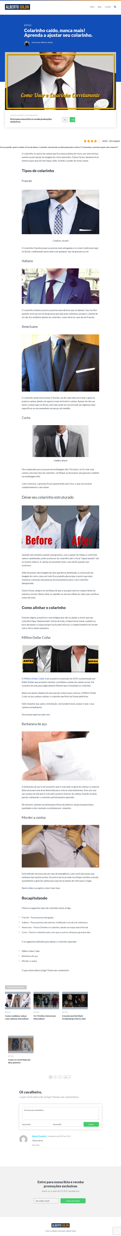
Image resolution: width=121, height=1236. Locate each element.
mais (65, 1077)
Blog (99, 7)
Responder (36, 1145)
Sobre (92, 7)
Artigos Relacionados (15, 987)
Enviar (73, 119)
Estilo (8, 1012)
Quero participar (73, 1201)
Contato (108, 7)
